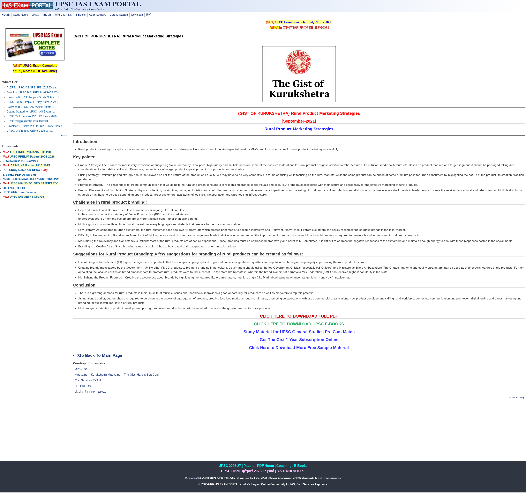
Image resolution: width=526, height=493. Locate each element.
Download (137, 14)
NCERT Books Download (18, 178)
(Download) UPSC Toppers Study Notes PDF (33, 97)
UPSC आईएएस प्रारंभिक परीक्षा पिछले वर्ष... (28, 121)
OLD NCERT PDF (14, 188)
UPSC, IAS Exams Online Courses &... (30, 130)
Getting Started (119, 14)
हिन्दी (148, 14)
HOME (6, 14)
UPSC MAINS (63, 14)
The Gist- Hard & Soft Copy (141, 374)
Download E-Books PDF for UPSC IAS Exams (34, 126)
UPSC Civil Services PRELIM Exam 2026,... (33, 116)
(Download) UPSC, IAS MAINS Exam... (30, 107)
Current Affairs (97, 14)
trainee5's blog (516, 397)
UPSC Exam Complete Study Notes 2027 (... (33, 102)
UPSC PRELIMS (41, 14)
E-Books (80, 14)
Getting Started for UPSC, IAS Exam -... (31, 111)
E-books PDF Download (19, 174)
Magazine (81, 374)
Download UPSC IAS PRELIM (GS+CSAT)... (33, 92)
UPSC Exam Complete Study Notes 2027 (303, 22)
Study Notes (20, 14)
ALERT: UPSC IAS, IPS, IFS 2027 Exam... (32, 87)
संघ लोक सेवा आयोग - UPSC (90, 391)
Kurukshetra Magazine (105, 374)
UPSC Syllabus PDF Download (20, 161)
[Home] (27, 7)
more (64, 135)
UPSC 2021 (82, 368)
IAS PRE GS (83, 386)
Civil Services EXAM (88, 380)
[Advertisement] (299, 432)
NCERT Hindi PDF (48, 178)
